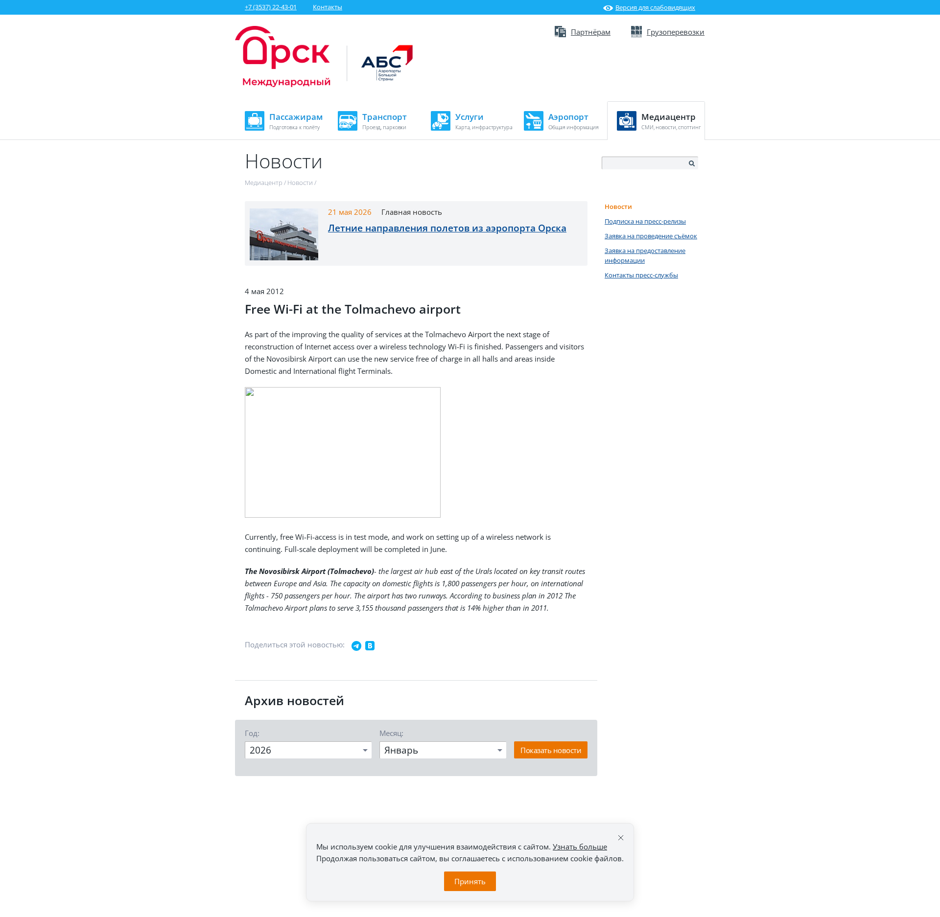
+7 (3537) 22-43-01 (271, 6)
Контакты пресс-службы (641, 275)
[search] (691, 163)
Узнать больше (580, 846)
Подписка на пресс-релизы (645, 221)
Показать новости (550, 750)
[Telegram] (356, 646)
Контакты (327, 6)
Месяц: (391, 733)
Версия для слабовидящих (655, 7)
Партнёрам (591, 32)
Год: (252, 733)
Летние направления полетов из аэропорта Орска (447, 228)
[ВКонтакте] (370, 646)
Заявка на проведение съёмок (651, 235)
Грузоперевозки (676, 32)
